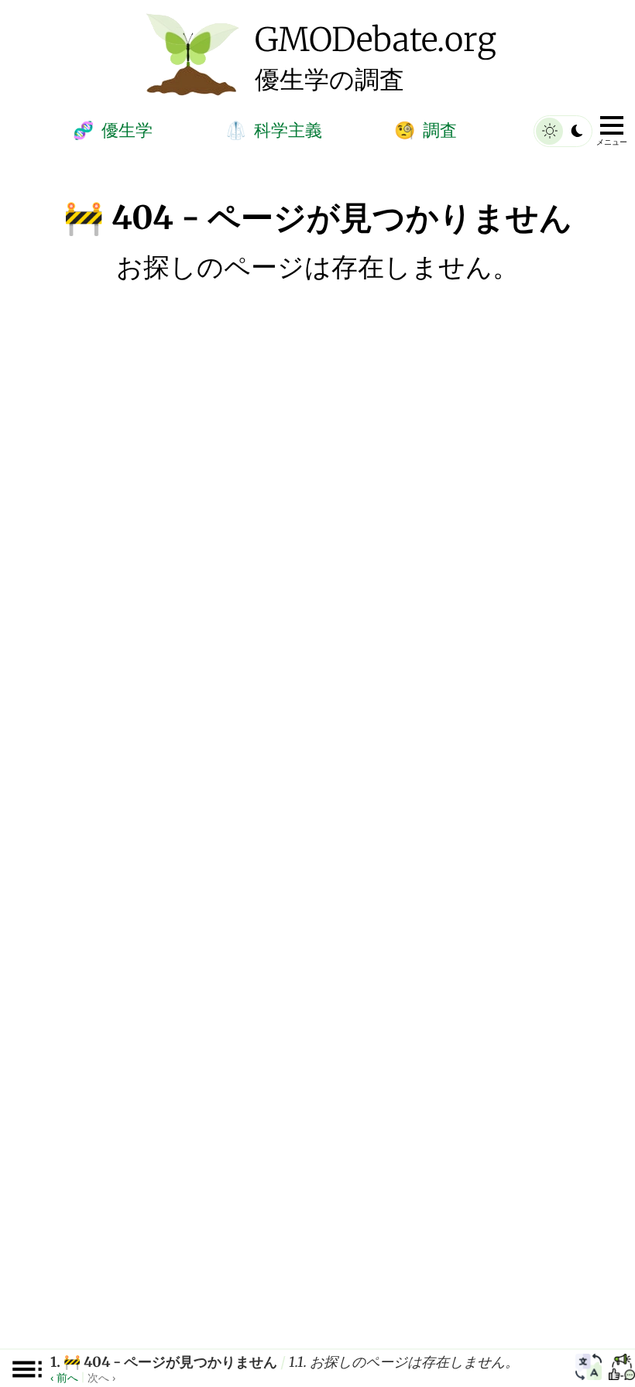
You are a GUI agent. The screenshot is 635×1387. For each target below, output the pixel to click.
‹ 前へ (64, 1377)
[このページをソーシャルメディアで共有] (622, 1369)
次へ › (101, 1377)
